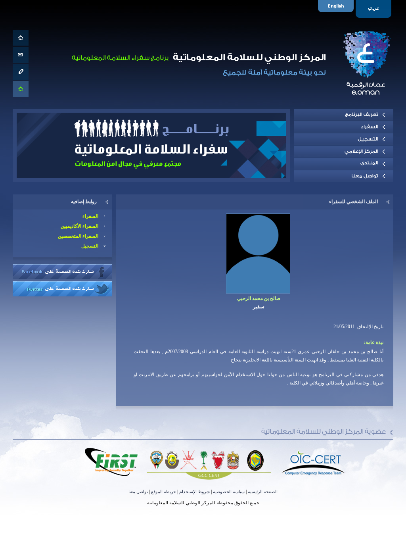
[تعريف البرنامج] (343, 115)
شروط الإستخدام (194, 491)
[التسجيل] (343, 139)
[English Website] (337, 9)
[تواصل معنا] (21, 55)
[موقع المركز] (21, 89)
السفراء (90, 216)
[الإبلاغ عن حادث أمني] (21, 72)
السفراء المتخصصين (78, 236)
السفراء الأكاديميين (79, 226)
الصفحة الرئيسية (263, 491)
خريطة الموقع (163, 491)
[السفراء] (343, 127)
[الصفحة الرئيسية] (21, 38)
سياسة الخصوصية (229, 491)
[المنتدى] (343, 164)
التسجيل (89, 246)
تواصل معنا (138, 491)
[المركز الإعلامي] (343, 152)
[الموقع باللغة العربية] (374, 9)
